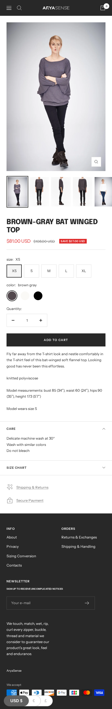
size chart (17, 468)
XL (84, 271)
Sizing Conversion (21, 556)
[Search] (19, 7)
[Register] (87, 603)
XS (14, 271)
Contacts (14, 565)
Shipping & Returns (32, 487)
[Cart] (102, 7)
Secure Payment (29, 500)
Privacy (13, 546)
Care (11, 429)
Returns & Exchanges (79, 537)
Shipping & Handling (78, 546)
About (12, 537)
